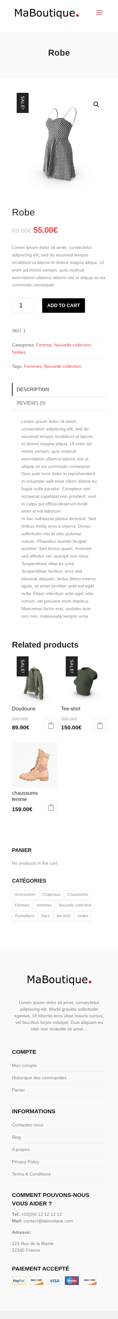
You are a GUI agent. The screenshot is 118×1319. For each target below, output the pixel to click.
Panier (18, 1089)
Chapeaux (51, 894)
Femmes (33, 366)
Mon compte (24, 1065)
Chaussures (77, 894)
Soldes (18, 352)
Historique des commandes (39, 1077)
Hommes (44, 905)
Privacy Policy (25, 1161)
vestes (82, 916)
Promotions (24, 916)
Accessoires (25, 894)
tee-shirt (63, 916)
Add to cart (63, 305)
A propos (21, 1149)
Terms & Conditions (31, 1173)
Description (33, 389)
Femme (44, 344)
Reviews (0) (31, 403)
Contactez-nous (27, 1124)
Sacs (45, 916)
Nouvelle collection (72, 344)
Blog (16, 1137)
